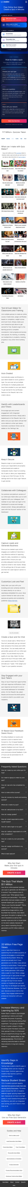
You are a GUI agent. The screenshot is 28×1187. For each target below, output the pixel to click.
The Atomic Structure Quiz (7, 297)
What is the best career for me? (7, 240)
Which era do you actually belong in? (7, 268)
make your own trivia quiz (14, 75)
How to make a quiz (14, 1135)
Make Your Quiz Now (14, 121)
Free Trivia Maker (20, 1147)
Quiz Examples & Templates (14, 1158)
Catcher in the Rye (20, 281)
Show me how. (12, 600)
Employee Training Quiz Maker (14, 1176)
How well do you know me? (8, 169)
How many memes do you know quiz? (20, 198)
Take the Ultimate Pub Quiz (20, 254)
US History (20, 296)
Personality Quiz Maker (14, 1153)
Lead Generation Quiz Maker (14, 1141)
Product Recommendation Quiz (14, 1170)
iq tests (11, 955)
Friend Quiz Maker (8, 1147)
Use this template (14, 632)
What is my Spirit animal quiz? (20, 184)
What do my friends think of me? (7, 226)
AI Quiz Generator (14, 1164)
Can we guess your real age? (7, 184)
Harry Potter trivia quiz (8, 197)
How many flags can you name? (20, 169)
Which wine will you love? (7, 254)
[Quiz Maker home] (5, 2)
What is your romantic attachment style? (20, 226)
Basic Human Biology (20, 267)
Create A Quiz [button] (14, 873)
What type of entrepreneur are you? (20, 240)
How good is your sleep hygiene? (7, 283)
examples (18, 153)
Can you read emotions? (20, 212)
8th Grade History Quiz (8, 211)
